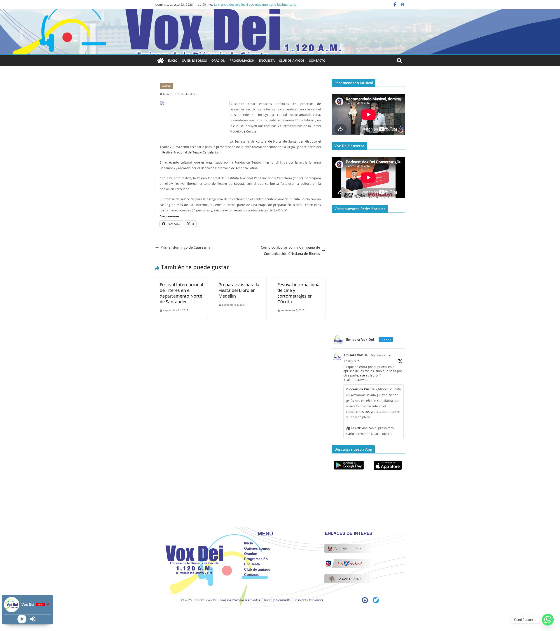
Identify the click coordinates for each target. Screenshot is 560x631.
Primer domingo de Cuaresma (185, 247)
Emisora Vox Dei (356, 355)
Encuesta (267, 60)
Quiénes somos (194, 60)
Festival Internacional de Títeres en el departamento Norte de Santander (181, 293)
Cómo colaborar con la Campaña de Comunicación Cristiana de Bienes (290, 250)
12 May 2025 (352, 361)
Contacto (317, 60)
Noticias (166, 86)
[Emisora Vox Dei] (160, 60)
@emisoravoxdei (381, 355)
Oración (218, 60)
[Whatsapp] (548, 620)
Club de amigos (291, 60)
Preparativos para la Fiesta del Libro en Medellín (239, 290)
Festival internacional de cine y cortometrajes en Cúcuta (298, 293)
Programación (242, 60)
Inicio (172, 60)
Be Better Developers (308, 600)
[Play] (22, 619)
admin (192, 94)
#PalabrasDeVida (355, 380)
